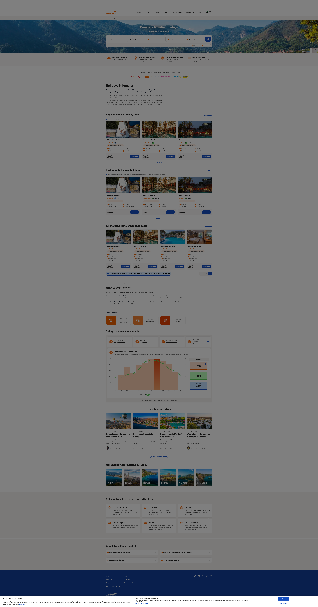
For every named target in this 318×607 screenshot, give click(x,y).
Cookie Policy (22, 604)
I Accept (284, 598)
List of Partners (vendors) (141, 603)
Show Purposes (283, 603)
